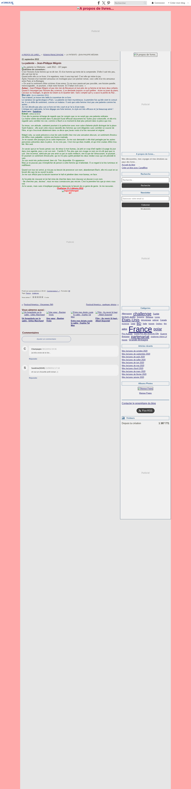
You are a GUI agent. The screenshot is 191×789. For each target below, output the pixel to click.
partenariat (140, 337)
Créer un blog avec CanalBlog (134, 168)
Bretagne (126, 337)
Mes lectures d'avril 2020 (132, 368)
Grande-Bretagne (138, 340)
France (140, 329)
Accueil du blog (128, 165)
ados (124, 329)
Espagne (140, 317)
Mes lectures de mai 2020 (133, 365)
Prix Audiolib (127, 334)
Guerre (163, 334)
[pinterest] (108, 3)
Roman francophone (53, 54)
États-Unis (131, 320)
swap (133, 324)
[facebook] (99, 3)
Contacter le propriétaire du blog (139, 403)
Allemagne (127, 314)
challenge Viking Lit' (159, 337)
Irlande (124, 340)
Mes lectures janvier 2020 (133, 377)
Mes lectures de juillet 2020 (133, 360)
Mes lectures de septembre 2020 (136, 354)
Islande (151, 324)
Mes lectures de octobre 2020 (134, 351)
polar (158, 329)
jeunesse (125, 324)
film (165, 324)
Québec (159, 324)
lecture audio (128, 317)
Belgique (149, 317)
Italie (145, 324)
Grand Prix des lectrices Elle (146, 334)
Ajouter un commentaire (46, 339)
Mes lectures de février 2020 (134, 374)
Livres (157, 317)
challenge (142, 314)
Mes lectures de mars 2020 (133, 371)
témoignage (146, 320)
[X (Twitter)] (103, 3)
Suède (156, 314)
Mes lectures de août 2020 (133, 357)
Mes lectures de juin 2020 (133, 362)
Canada (163, 320)
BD (139, 323)
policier (156, 320)
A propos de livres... (31, 54)
